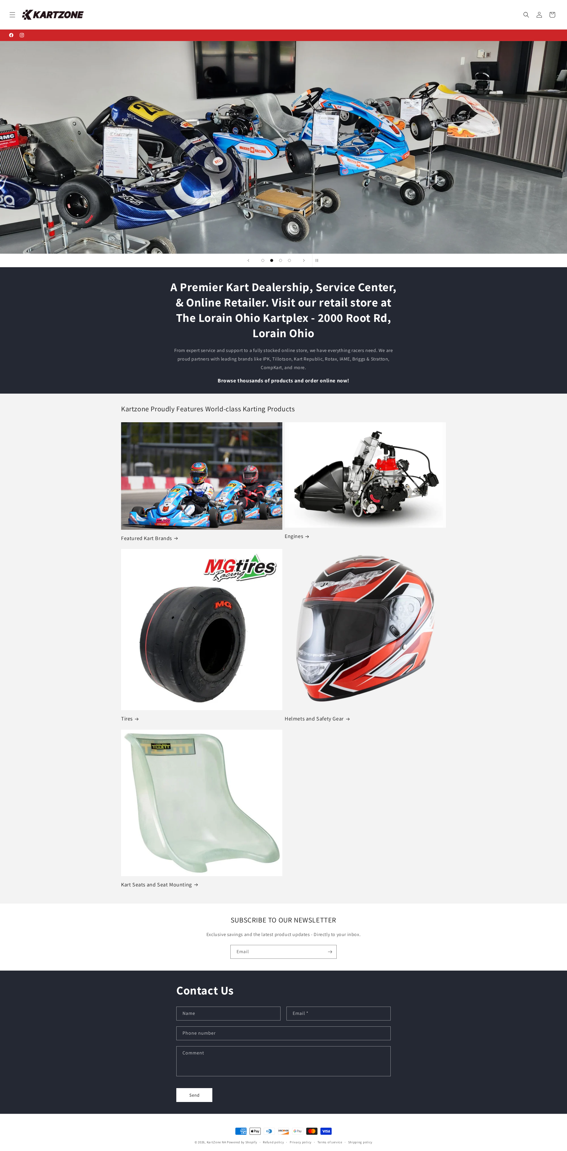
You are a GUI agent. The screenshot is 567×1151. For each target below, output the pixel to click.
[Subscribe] (329, 952)
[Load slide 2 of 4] (271, 260)
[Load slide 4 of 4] (289, 260)
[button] (12, 14)
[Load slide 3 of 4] (280, 260)
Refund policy (273, 1142)
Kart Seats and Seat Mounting (156, 884)
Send (194, 1095)
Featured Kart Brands (146, 538)
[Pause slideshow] (318, 260)
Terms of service (329, 1142)
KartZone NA (216, 1142)
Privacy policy (301, 1142)
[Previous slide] (248, 260)
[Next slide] (303, 260)
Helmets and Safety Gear (314, 718)
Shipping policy (360, 1142)
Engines (294, 536)
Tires (127, 718)
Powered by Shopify (242, 1142)
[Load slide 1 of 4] (262, 260)
